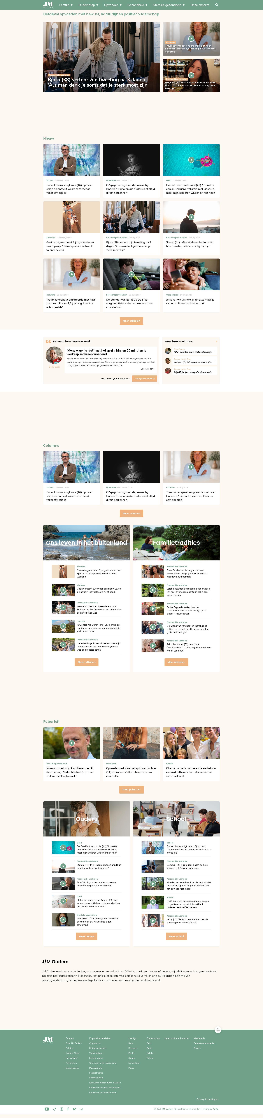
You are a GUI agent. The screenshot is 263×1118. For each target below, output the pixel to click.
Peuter (131, 1053)
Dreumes (132, 1048)
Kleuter (131, 1058)
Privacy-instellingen (207, 1099)
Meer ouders (86, 936)
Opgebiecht (95, 1043)
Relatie (150, 1053)
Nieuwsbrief (71, 1058)
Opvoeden (111, 5)
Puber (131, 1068)
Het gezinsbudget (97, 1048)
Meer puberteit (132, 789)
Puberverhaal (95, 1068)
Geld (149, 1043)
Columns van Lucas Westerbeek (105, 1087)
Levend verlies (96, 1058)
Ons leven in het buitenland (102, 1063)
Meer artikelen (131, 320)
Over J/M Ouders (74, 1043)
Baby (130, 1043)
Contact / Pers (72, 1053)
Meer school (176, 936)
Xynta (215, 1108)
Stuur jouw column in (145, 378)
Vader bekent (95, 1053)
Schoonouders (96, 1077)
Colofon (69, 1048)
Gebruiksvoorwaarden (204, 1043)
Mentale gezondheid (167, 5)
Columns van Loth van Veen (102, 1092)
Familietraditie (96, 1072)
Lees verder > (148, 368)
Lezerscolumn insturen (177, 1038)
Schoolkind (133, 1063)
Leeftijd (64, 5)
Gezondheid (136, 5)
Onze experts (200, 5)
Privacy (197, 1048)
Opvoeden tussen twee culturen (105, 1082)
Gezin (149, 1048)
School (150, 1058)
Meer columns (131, 513)
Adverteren (71, 1063)
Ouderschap (87, 5)
